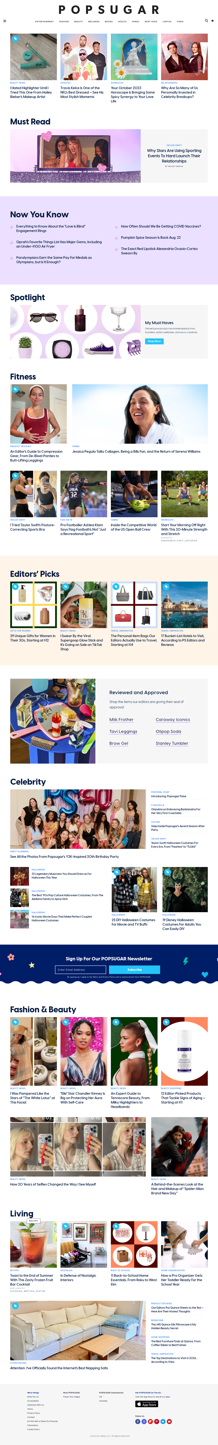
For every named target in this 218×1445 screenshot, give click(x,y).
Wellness (94, 21)
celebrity (28, 782)
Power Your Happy (71, 1397)
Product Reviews (20, 446)
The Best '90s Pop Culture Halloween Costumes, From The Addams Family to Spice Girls (67, 897)
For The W (66, 520)
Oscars (155, 822)
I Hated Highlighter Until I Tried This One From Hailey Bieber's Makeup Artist (31, 92)
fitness (23, 377)
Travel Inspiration (122, 631)
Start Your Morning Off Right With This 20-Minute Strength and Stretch (184, 529)
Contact (31, 1417)
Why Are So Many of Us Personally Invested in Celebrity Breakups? (179, 92)
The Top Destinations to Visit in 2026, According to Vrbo (174, 1360)
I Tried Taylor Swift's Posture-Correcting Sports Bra (32, 527)
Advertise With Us (35, 1405)
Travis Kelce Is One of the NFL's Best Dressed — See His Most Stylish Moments (82, 92)
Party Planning (19, 851)
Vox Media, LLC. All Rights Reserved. (113, 1436)
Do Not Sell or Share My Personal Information (42, 1423)
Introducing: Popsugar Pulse (168, 796)
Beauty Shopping (171, 1088)
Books (109, 21)
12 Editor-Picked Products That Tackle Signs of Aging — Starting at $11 (183, 1097)
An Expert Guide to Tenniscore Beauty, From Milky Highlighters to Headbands (130, 1100)
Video (180, 21)
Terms (96, 977)
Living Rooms (18, 1363)
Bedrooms (157, 1320)
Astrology (117, 83)
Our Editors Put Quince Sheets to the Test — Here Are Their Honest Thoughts (177, 1309)
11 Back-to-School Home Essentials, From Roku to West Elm (134, 1280)
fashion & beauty (43, 1009)
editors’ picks (34, 574)
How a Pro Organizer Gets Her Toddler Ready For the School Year (182, 1280)
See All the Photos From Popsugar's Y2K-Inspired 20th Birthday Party (64, 857)
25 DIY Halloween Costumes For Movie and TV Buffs (133, 922)
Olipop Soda (168, 731)
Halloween (38, 870)
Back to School (120, 1270)
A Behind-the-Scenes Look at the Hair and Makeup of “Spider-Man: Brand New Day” (177, 1188)
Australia (103, 1401)
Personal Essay (160, 792)
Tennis (76, 446)
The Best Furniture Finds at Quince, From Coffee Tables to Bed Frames (176, 1343)
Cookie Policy (33, 1429)
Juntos (167, 21)
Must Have (151, 21)
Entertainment (44, 21)
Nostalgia (66, 1270)
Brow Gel (119, 743)
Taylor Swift (17, 520)
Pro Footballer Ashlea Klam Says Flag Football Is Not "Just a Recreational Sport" (83, 529)
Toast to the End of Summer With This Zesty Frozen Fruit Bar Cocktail (31, 1280)
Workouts (167, 520)
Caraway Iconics (173, 719)
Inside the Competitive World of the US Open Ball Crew (134, 527)
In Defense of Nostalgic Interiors (78, 1278)
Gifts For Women (20, 631)
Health (122, 21)
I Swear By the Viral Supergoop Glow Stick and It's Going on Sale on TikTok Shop (81, 642)
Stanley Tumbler (172, 743)
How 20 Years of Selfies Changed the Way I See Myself (53, 1184)
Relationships (169, 83)
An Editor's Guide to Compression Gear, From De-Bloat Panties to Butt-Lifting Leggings (36, 455)
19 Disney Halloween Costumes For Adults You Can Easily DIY (181, 924)
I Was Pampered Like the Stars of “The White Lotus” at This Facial (32, 1097)
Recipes (14, 1270)
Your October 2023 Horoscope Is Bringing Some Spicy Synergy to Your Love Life (133, 94)
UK (100, 1397)
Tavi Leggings (123, 731)
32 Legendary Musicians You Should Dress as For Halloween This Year (62, 875)
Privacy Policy (109, 977)
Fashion (64, 21)
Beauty (78, 21)
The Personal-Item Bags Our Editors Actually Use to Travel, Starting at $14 (134, 640)
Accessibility (33, 1401)
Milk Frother (122, 719)
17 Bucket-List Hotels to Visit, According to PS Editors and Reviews (183, 640)
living (21, 1213)
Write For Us (33, 1397)
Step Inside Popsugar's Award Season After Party (178, 828)
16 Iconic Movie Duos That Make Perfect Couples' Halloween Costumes (62, 918)
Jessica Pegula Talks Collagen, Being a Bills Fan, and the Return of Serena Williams (136, 451)
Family (135, 21)
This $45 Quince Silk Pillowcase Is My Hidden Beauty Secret (173, 1326)
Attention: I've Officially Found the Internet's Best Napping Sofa (59, 1368)
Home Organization (173, 1270)
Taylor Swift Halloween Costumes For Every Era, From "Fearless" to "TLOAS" (174, 844)
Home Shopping (160, 1337)
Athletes (65, 83)
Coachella (157, 805)
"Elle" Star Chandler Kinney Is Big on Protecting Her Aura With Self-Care (82, 1097)
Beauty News (17, 83)
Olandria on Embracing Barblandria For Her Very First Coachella (175, 811)
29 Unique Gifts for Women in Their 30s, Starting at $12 (33, 638)
